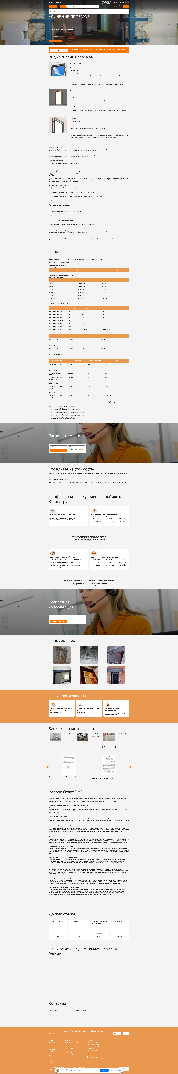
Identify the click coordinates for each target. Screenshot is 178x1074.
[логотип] (53, 11)
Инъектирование (116, 932)
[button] (48, 767)
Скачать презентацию (59, 50)
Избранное (107, 6)
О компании (75, 11)
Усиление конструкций (56, 932)
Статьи (111, 11)
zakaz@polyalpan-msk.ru (79, 1010)
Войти (126, 6)
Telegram (91, 1054)
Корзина (117, 6)
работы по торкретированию (69, 734)
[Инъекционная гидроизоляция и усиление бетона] (109, 737)
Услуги (60, 11)
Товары (88, 11)
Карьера (118, 11)
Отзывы (105, 11)
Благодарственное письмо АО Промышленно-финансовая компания (68, 777)
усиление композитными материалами (95, 735)
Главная (67, 11)
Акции (50, 1053)
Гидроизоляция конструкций (69, 1045)
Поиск (63, 6)
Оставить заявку (56, 40)
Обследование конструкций (69, 1049)
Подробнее (58, 936)
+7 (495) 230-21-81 (119, 2)
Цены (82, 11)
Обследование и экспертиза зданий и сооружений (98, 933)
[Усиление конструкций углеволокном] (82, 737)
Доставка (51, 1051)
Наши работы (97, 11)
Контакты (125, 11)
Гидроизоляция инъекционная (122, 734)
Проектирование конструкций (69, 1055)
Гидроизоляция (75, 932)
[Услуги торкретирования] (56, 737)
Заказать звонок (95, 1057)
